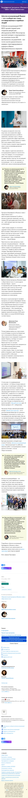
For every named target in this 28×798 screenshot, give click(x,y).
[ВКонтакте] (2, 739)
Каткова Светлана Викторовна (7, 667)
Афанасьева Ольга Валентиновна (13, 321)
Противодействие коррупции (7, 770)
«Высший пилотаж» (16, 403)
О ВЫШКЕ (4, 753)
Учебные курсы (6, 647)
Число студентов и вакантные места (10, 651)
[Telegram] (4, 739)
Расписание (5, 655)
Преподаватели (6, 649)
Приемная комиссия (14, 637)
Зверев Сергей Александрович (16, 90)
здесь (22, 787)
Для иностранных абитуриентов (14, 640)
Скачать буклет (14, 643)
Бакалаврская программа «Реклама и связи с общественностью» (14, 8)
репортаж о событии (6, 589)
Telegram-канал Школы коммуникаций (11, 729)
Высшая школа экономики (8, 1)
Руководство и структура (6, 757)
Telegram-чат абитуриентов (9, 731)
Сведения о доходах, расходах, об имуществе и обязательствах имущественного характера (11, 772)
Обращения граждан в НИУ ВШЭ (8, 766)
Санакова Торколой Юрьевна (7, 678)
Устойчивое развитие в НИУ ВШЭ (8, 759)
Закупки (3, 764)
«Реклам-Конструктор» (12, 410)
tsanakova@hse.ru (8, 702)
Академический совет (7, 657)
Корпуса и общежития (6, 762)
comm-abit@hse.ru (5, 691)
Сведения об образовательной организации (10, 775)
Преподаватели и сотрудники (7, 760)
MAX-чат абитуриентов (8, 733)
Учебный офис (4, 683)
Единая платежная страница (7, 780)
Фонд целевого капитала (6, 768)
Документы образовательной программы (12, 653)
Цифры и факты (4, 755)
